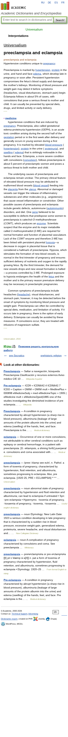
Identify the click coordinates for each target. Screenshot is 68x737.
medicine (11, 118)
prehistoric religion (51, 355)
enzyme (41, 223)
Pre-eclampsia (12, 385)
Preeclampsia (12, 371)
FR (62, 2)
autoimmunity (55, 208)
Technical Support (19, 614)
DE (49, 2)
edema (37, 73)
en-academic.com (14, 6)
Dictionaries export (9, 619)
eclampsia (10, 436)
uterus (32, 189)
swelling (8, 152)
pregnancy (49, 63)
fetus (51, 276)
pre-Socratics (16, 355)
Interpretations (18, 35)
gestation (9, 137)
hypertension (42, 69)
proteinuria (51, 148)
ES (56, 2)
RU (42, 2)
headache (23, 294)
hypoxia (50, 242)
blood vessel (41, 185)
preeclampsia (12, 462)
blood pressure (53, 144)
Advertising (33, 614)
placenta (13, 189)
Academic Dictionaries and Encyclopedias (31, 13)
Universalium (34, 29)
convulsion (30, 159)
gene (35, 212)
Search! (60, 20)
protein (56, 69)
